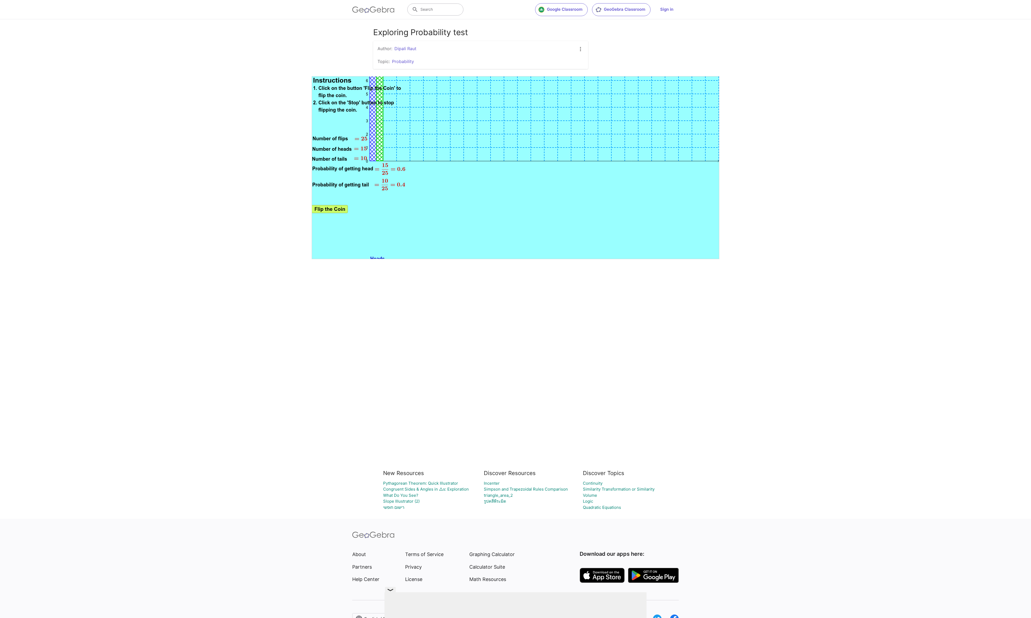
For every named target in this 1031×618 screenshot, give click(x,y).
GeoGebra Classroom (624, 9)
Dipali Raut (405, 48)
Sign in (666, 9)
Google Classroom (564, 9)
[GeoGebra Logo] (373, 9)
